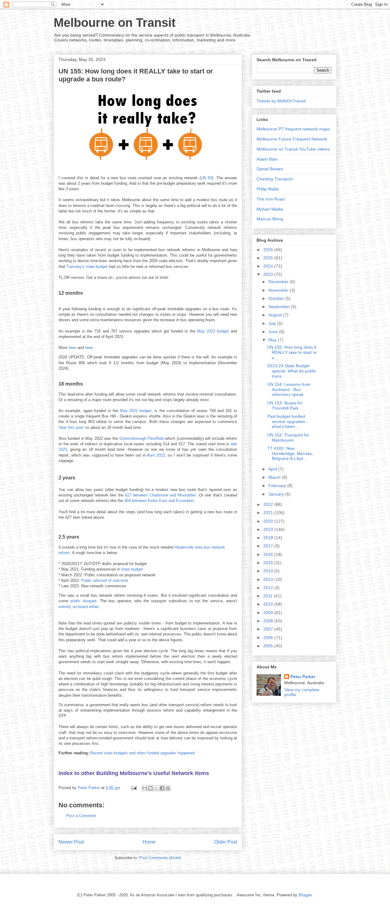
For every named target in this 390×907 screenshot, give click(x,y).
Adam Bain (267, 159)
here (72, 347)
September (279, 306)
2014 (268, 570)
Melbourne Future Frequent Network (292, 139)
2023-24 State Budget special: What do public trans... (291, 371)
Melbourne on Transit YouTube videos (293, 149)
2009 (268, 612)
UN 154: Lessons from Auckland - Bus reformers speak (288, 389)
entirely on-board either (78, 606)
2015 (268, 562)
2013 (268, 579)
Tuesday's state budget (87, 266)
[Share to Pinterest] (168, 788)
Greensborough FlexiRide (141, 438)
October (276, 298)
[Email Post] (133, 787)
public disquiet (83, 601)
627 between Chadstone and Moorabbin (160, 495)
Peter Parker (302, 676)
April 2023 (156, 455)
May (273, 339)
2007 (268, 629)
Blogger (305, 895)
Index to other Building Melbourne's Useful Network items (133, 773)
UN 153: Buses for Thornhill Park (285, 405)
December (279, 281)
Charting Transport (275, 178)
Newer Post (71, 842)
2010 (268, 604)
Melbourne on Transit (115, 22)
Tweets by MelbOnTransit (281, 100)
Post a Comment (81, 815)
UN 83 (206, 178)
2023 (268, 274)
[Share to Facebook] (162, 788)
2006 (268, 637)
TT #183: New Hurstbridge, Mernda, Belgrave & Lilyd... (290, 453)
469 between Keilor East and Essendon (159, 500)
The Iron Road (271, 199)
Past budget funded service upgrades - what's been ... (287, 421)
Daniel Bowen (270, 168)
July (272, 323)
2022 (268, 504)
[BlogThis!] (150, 788)
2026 (268, 249)
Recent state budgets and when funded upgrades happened (142, 753)
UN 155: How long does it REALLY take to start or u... (292, 352)
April (273, 469)
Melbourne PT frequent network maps (293, 128)
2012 (268, 587)
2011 (268, 595)
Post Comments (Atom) (160, 857)
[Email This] (145, 788)
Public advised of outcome (104, 580)
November (279, 290)
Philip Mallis (268, 189)
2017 (268, 545)
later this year (71, 427)
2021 (268, 512)
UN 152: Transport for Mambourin (288, 437)
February (277, 485)
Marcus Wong (270, 218)
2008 (268, 620)
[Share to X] (156, 788)
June (273, 331)
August (275, 314)
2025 (268, 257)
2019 (268, 529)
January (276, 494)
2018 (268, 537)
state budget (132, 569)
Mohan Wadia (270, 209)
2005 (268, 645)
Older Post (225, 842)
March (275, 477)
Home (149, 842)
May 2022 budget (213, 331)
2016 (268, 554)
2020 (268, 521)
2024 (268, 266)
